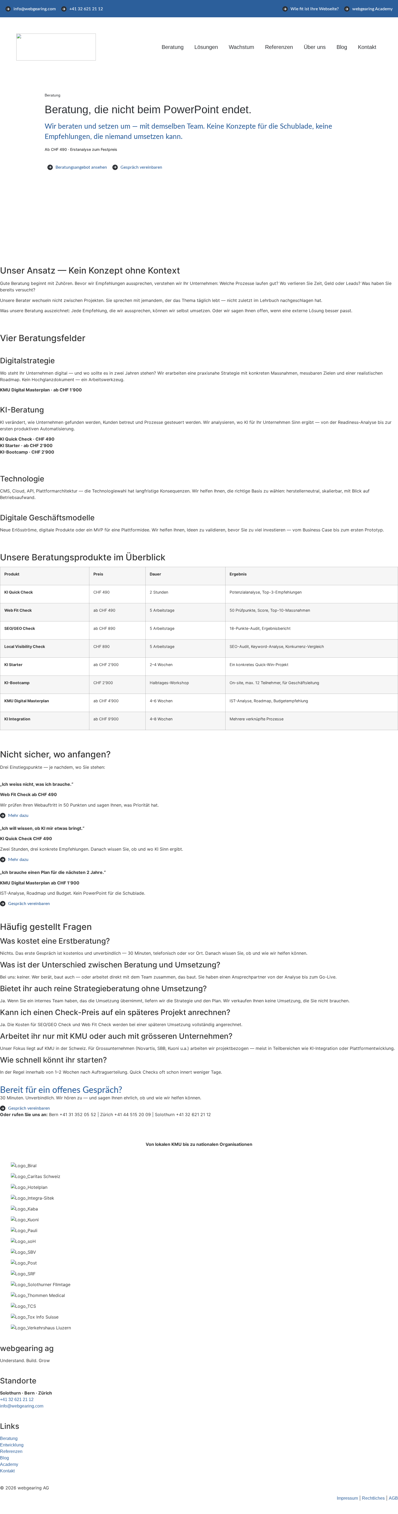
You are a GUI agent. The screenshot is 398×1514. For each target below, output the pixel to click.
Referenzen (279, 47)
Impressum (347, 1498)
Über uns (315, 47)
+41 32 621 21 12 (17, 1399)
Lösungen (206, 47)
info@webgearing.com (21, 1406)
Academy (9, 1464)
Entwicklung (12, 1445)
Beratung (173, 47)
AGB (393, 1498)
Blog (342, 47)
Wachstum (241, 47)
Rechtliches (373, 1498)
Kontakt (367, 47)
